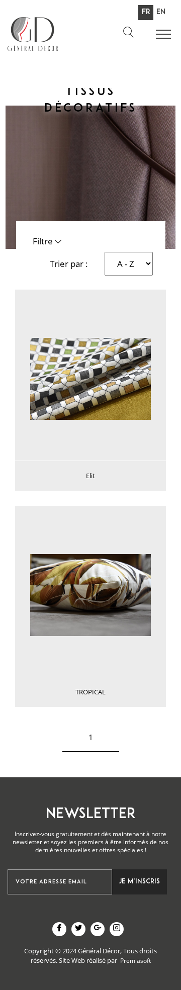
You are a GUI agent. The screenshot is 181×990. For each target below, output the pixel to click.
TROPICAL (90, 691)
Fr (146, 12)
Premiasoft (135, 960)
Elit (90, 475)
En (160, 12)
